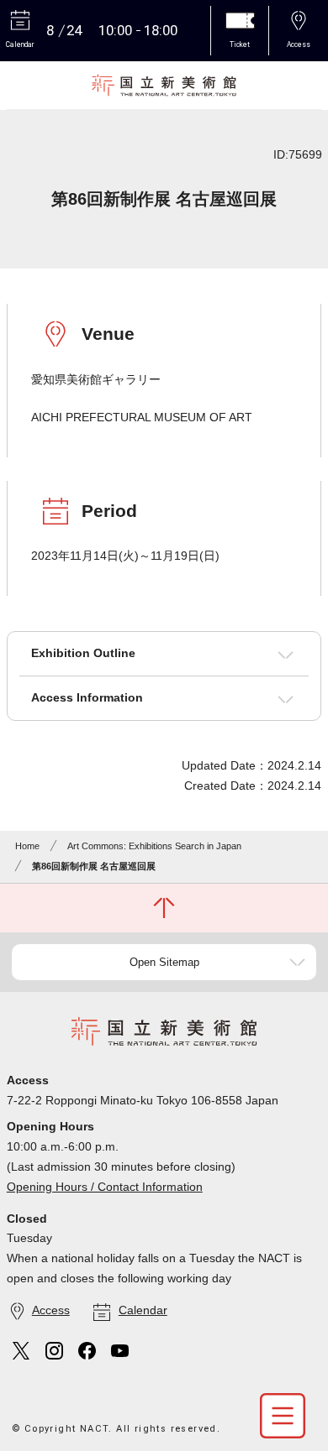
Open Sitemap (164, 962)
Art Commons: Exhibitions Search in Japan (154, 846)
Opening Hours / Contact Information (105, 1186)
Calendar (143, 1310)
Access (51, 1310)
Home (27, 846)
